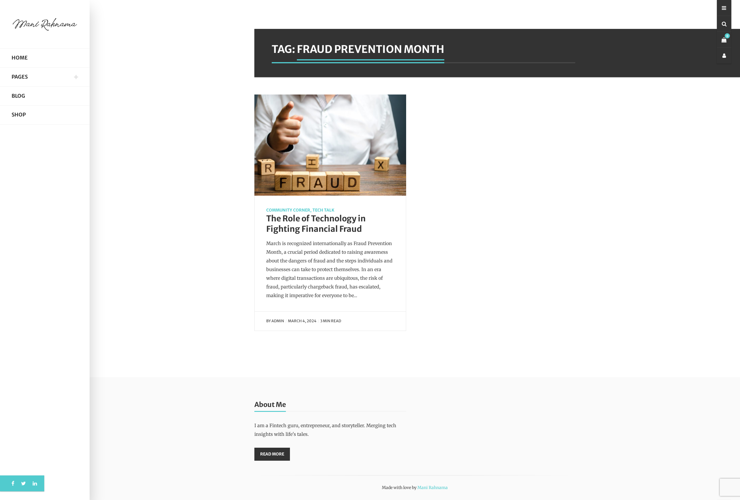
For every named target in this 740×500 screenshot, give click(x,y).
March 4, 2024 (302, 320)
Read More (272, 454)
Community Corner (288, 210)
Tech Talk (323, 210)
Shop (19, 115)
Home (20, 58)
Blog (18, 96)
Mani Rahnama (432, 487)
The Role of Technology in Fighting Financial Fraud (316, 223)
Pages (20, 77)
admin (277, 320)
